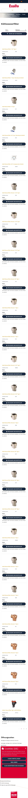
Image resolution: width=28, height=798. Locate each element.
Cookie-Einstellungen (14, 758)
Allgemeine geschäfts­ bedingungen (8, 785)
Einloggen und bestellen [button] (14, 57)
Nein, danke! (14, 762)
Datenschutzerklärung (5, 781)
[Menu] (25, 10)
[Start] (14, 6)
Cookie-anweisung (5, 783)
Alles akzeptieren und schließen (14, 765)
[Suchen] (12, 10)
